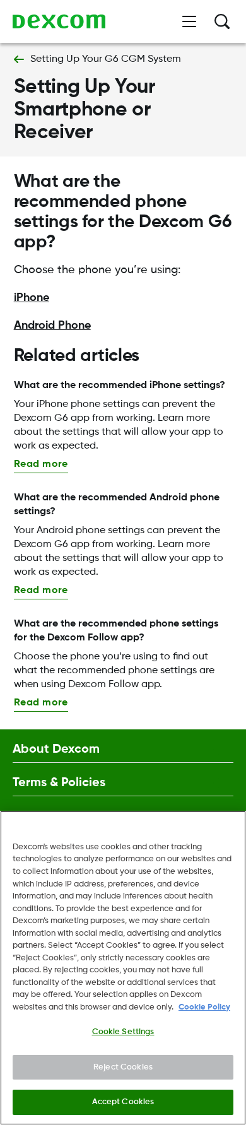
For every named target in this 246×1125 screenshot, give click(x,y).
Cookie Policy (204, 1007)
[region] (123, 968)
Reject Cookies (123, 1067)
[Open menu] (189, 21)
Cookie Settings (123, 1032)
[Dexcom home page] (59, 21)
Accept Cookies (123, 1102)
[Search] (222, 21)
